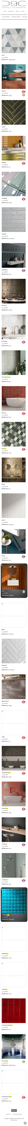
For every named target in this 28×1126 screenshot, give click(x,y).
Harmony (11, 595)
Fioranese (11, 524)
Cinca (10, 958)
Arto (10, 1029)
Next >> (14, 1110)
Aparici (10, 310)
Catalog (3, 57)
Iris (9, 167)
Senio (10, 131)
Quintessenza (12, 60)
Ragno (10, 705)
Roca (10, 346)
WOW (10, 203)
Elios (10, 381)
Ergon (10, 95)
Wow (10, 274)
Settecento (11, 238)
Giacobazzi (11, 919)
